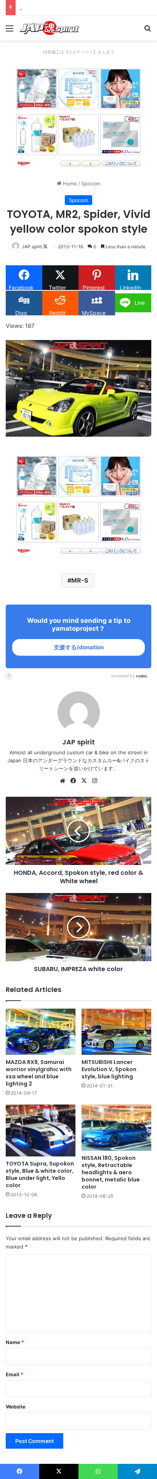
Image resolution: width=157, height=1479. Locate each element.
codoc (141, 676)
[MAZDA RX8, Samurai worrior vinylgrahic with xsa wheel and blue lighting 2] (40, 1032)
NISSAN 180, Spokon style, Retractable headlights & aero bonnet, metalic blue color (111, 1172)
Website (16, 1407)
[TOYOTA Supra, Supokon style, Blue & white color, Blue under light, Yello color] (40, 1130)
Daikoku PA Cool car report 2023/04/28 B (68, 8)
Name (15, 1342)
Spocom (90, 183)
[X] (83, 780)
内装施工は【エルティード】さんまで (78, 52)
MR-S (79, 580)
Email (14, 1374)
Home (69, 183)
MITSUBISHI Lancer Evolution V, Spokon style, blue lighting (109, 1069)
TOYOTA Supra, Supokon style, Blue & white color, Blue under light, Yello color (40, 1174)
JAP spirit (32, 246)
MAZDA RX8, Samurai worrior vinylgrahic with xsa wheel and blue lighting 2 (39, 1072)
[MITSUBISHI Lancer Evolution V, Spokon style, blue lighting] (116, 1032)
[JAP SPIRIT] (49, 28)
